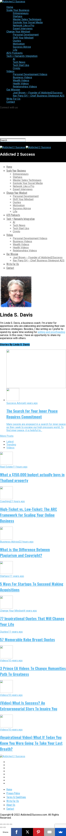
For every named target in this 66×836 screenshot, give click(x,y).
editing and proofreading (51, 332)
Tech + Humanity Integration (21, 56)
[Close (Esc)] (1, 824)
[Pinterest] (38, 832)
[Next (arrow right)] (4, 827)
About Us (10, 805)
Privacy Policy (13, 793)
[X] (27, 832)
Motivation (19, 43)
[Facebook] (16, 832)
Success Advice (22, 46)
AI (14, 59)
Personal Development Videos (30, 74)
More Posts (6, 435)
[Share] (4, 824)
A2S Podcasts (14, 53)
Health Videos (21, 83)
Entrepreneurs (21, 13)
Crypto (16, 68)
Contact (10, 101)
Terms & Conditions (16, 797)
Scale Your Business (17, 10)
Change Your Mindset (18, 31)
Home (9, 7)
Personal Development (26, 34)
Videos (10, 71)
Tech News (19, 62)
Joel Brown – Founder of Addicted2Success (37, 92)
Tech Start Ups (21, 65)
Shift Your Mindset (23, 37)
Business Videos (22, 77)
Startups (17, 16)
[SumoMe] (60, 832)
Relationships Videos (25, 86)
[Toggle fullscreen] (7, 824)
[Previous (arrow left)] (1, 827)
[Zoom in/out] (11, 824)
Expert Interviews (23, 28)
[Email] (49, 832)
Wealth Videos (21, 80)
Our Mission (13, 89)
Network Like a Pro (23, 25)
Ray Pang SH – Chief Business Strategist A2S (38, 95)
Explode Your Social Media (28, 22)
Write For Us (13, 98)
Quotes (17, 40)
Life (15, 49)
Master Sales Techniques (27, 19)
